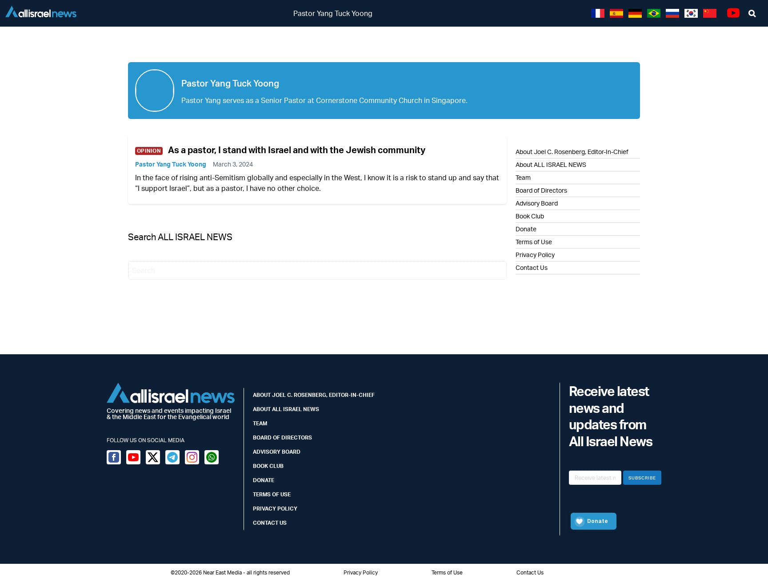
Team (523, 177)
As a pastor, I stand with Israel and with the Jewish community (296, 149)
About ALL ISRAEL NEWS (551, 164)
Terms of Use (534, 241)
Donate (526, 229)
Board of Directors (541, 190)
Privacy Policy (535, 254)
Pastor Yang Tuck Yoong (170, 164)
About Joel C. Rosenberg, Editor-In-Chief (572, 151)
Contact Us (532, 267)
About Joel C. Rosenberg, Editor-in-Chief (314, 395)
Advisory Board (537, 203)
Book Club (530, 216)
